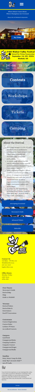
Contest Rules (7, 324)
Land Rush (6, 338)
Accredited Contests (9, 329)
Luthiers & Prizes (9, 326)
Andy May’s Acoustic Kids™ (12, 361)
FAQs (4, 295)
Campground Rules (9, 340)
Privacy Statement (22, 389)
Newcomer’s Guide (9, 290)
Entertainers (7, 311)
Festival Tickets (8, 306)
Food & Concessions (9, 313)
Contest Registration (10, 322)
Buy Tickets (17, 37)
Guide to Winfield (8, 297)
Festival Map (7, 292)
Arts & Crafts (7, 363)
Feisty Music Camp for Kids (12, 358)
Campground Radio (9, 349)
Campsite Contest (9, 345)
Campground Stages (9, 347)
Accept (18, 385)
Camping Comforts (9, 342)
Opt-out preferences (12, 389)
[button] (22, 4)
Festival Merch (7, 308)
